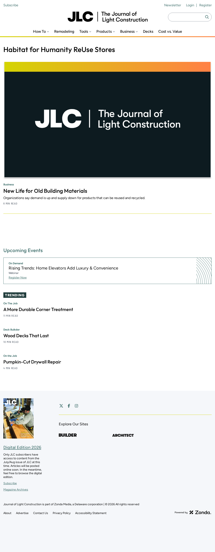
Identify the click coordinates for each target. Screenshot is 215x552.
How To (39, 31)
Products (104, 31)
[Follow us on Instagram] (76, 405)
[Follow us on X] (61, 405)
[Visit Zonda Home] (193, 512)
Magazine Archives (15, 489)
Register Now (18, 277)
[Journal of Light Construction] (108, 17)
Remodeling (64, 31)
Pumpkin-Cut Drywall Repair (32, 362)
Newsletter (172, 5)
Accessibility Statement (90, 513)
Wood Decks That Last (26, 335)
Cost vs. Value (170, 31)
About (7, 513)
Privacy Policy (62, 513)
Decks (148, 31)
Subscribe (10, 5)
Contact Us (40, 513)
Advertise (22, 513)
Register (205, 5)
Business (127, 31)
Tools (83, 31)
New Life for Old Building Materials (45, 190)
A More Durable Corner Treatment (38, 309)
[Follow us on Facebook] (68, 405)
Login (190, 5)
